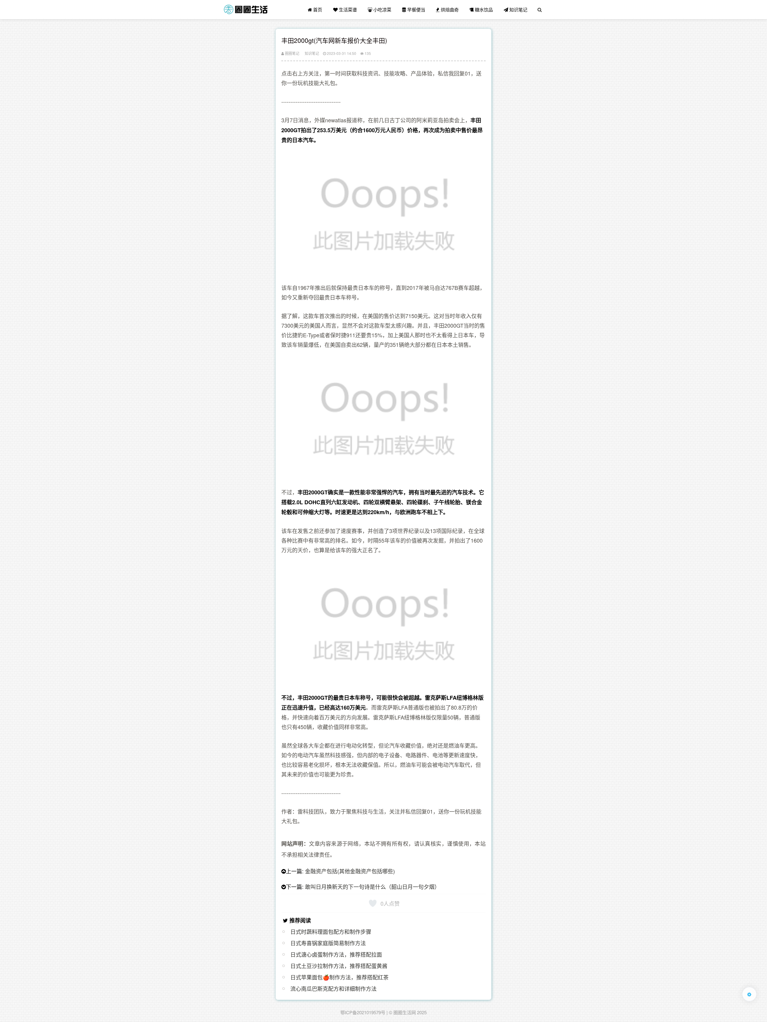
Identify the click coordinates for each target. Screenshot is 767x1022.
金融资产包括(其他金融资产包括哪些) (350, 871)
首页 (317, 9)
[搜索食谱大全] (539, 9)
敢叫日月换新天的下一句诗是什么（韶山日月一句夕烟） (372, 886)
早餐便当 (415, 9)
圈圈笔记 (291, 53)
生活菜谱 (347, 9)
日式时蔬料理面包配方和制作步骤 (330, 931)
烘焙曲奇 (449, 9)
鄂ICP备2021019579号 (362, 1012)
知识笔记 (517, 9)
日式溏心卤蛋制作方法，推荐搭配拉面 (336, 954)
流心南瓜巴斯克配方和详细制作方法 (333, 988)
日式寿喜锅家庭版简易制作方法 (328, 943)
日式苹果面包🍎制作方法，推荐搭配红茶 (339, 977)
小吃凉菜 (381, 9)
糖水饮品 (483, 9)
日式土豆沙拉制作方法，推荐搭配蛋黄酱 (338, 966)
